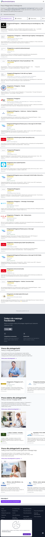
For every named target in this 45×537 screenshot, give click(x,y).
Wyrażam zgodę (27, 534)
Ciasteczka (3, 515)
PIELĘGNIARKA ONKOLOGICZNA (9, 14)
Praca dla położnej (27, 513)
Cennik (13, 513)
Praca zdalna (26, 516)
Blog (2, 519)
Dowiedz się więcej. (6, 531)
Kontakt (3, 517)
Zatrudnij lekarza (16, 515)
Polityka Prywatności (5, 513)
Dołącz (7, 329)
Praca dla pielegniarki (38, 510)
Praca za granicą (37, 516)
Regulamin (3, 510)
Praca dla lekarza (27, 510)
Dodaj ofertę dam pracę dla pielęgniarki (11, 501)
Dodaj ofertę (15, 510)
